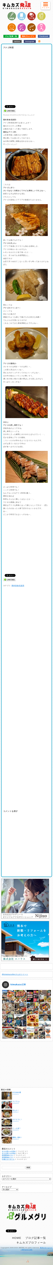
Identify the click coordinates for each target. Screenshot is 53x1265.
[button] (45, 5)
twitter (17, 41)
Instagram (29, 41)
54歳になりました (8, 1159)
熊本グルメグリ (28, 36)
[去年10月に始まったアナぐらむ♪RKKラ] (33, 1033)
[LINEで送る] (9, 111)
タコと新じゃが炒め (9, 1151)
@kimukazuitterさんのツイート (15, 974)
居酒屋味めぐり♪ (7, 1155)
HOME (16, 1237)
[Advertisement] (26, 76)
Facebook (43, 36)
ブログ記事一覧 (11, 36)
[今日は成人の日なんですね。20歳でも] (45, 1020)
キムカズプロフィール (31, 1242)
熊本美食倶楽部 (18, 586)
